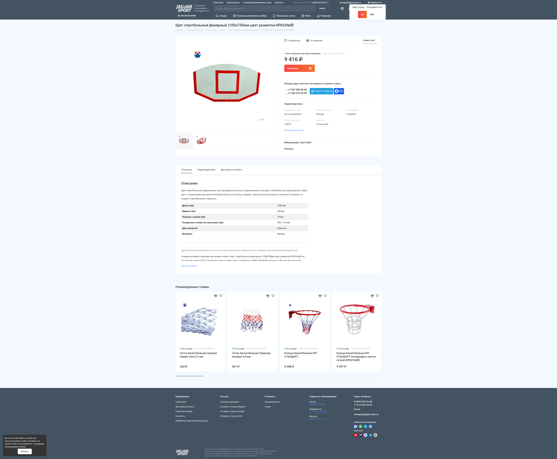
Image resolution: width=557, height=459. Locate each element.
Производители (272, 402)
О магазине (218, 2)
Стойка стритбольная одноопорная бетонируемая (510, 355)
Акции (268, 407)
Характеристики (206, 169)
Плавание (326, 15)
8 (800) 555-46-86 (309, 2)
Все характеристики (293, 130)
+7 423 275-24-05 (297, 93)
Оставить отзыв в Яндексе (233, 407)
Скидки (223, 15)
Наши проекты (233, 2)
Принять (25, 451)
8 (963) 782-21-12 (317, 419)
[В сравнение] (215, 295)
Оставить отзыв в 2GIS (231, 416)
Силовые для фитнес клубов (252, 15)
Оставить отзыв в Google (232, 411)
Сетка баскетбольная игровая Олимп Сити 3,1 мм (198, 355)
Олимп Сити (369, 40)
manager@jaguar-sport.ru (350, 2)
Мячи (308, 15)
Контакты (279, 2)
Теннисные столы (286, 15)
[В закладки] (221, 295)
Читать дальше (189, 266)
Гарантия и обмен (184, 411)
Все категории (188, 16)
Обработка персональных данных (192, 421)
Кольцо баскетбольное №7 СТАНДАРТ (300, 355)
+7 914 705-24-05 (363, 405)
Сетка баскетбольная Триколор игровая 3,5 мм (251, 355)
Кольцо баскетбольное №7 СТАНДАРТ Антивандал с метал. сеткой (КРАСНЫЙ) (357, 357)
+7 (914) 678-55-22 (318, 412)
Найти (322, 8)
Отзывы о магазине (229, 402)
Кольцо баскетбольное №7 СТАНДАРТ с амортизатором (407, 355)
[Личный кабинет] (342, 8)
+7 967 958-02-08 (297, 89)
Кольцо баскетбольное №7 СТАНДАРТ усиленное (457, 355)
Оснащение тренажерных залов (257, 2)
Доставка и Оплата (231, 169)
